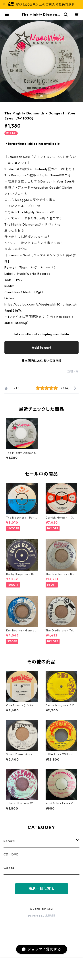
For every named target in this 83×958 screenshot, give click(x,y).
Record (9, 841)
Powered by (36, 915)
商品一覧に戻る (42, 889)
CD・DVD (11, 854)
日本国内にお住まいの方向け (41, 361)
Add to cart (42, 347)
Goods (9, 868)
